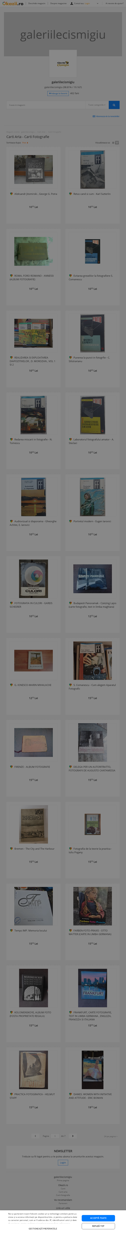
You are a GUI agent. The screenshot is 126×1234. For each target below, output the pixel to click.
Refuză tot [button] (98, 1226)
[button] (43, 1227)
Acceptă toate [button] (98, 1218)
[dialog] (63, 1222)
